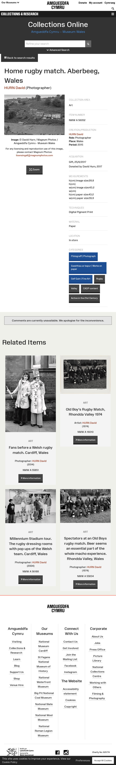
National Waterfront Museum (44, 682)
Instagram (70, 672)
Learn (16, 659)
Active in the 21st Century (84, 298)
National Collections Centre (97, 672)
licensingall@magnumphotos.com (34, 155)
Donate (83, 2)
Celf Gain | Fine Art (80, 278)
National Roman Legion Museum (43, 731)
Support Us (17, 672)
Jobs (97, 643)
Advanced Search (59, 50)
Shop (17, 678)
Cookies (70, 700)
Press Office (97, 649)
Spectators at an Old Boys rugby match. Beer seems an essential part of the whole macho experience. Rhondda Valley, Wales (85, 548)
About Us (97, 636)
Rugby (99, 278)
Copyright (70, 706)
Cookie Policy (9, 762)
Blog (16, 665)
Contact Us (70, 641)
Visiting (16, 641)
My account (95, 2)
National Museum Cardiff (43, 646)
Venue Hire (17, 685)
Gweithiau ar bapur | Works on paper (86, 267)
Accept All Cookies (103, 760)
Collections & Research (19, 14)
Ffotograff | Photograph (83, 256)
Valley (74, 288)
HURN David (14, 88)
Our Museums (9, 2)
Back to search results (20, 57)
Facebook (70, 665)
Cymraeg (110, 2)
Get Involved (70, 648)
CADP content (90, 288)
